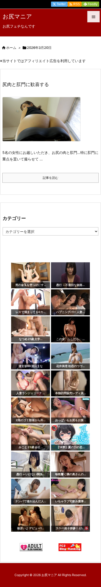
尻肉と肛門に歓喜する (25, 84)
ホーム (11, 47)
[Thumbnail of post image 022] (43, 123)
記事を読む (50, 178)
